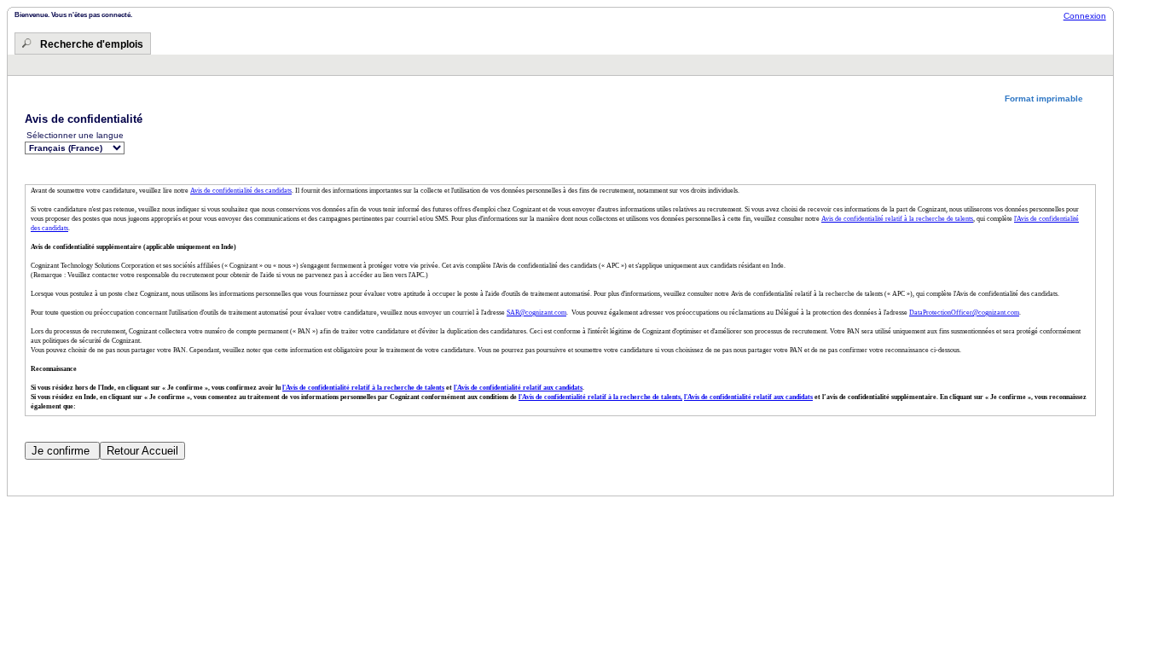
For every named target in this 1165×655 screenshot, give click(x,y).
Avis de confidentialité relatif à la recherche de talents (897, 219)
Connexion (1085, 15)
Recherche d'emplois (91, 44)
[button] (1050, 98)
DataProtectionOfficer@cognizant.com (964, 312)
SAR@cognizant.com (536, 312)
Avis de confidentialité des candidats (241, 190)
